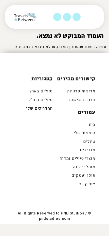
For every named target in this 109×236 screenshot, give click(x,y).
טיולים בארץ (41, 91)
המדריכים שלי (39, 108)
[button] (97, 17)
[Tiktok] (57, 17)
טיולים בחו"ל (41, 100)
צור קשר (87, 184)
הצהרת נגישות (82, 100)
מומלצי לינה (84, 167)
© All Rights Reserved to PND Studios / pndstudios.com (54, 216)
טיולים (89, 142)
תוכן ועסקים (83, 175)
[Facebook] (76, 17)
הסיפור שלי (84, 133)
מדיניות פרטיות (81, 91)
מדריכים (87, 150)
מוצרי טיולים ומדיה (77, 158)
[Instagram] (67, 17)
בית (92, 125)
